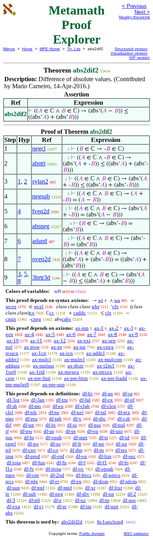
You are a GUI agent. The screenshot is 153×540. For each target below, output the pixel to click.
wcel (39, 306)
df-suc (129, 456)
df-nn (108, 494)
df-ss (72, 425)
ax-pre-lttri (39, 378)
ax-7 (92, 334)
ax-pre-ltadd (114, 378)
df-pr (71, 431)
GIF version (139, 57)
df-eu (58, 406)
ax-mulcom (110, 359)
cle (108, 313)
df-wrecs (111, 475)
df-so (55, 444)
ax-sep (109, 341)
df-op (92, 431)
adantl (39, 241)
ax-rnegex (68, 372)
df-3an (38, 400)
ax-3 (128, 328)
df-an (107, 393)
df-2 (132, 494)
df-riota (53, 469)
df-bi (87, 393)
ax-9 (133, 334)
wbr (95, 306)
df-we (98, 444)
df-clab (82, 406)
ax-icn (66, 353)
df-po (33, 444)
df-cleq (108, 406)
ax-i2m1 (106, 366)
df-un (28, 425)
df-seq (129, 500)
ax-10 (13, 341)
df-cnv (29, 450)
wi (100, 300)
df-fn (61, 462)
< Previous (134, 6)
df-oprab (104, 469)
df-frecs (83, 475)
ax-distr (75, 366)
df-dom (100, 481)
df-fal (85, 400)
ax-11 (36, 341)
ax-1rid (37, 372)
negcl (39, 148)
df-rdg (31, 481)
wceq (10, 306)
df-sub (29, 494)
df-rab (55, 419)
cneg (36, 319)
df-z (57, 500)
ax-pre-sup (53, 384)
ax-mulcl (41, 359)
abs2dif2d (71, 522)
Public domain (92, 533)
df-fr (76, 444)
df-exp (13, 506)
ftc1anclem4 (110, 522)
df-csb (123, 419)
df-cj (39, 506)
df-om (32, 475)
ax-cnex (105, 347)
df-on (81, 456)
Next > (142, 12)
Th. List (73, 49)
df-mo (35, 406)
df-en (76, 481)
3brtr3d (41, 277)
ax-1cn (39, 353)
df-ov (78, 469)
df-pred (32, 456)
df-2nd (57, 475)
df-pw (26, 431)
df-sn (49, 431)
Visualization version (129, 53)
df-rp (104, 500)
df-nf (129, 400)
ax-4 (29, 334)
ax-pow (32, 347)
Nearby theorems (134, 17)
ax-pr (56, 347)
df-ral (100, 412)
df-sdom (128, 481)
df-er (54, 481)
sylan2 (40, 181)
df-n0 (34, 500)
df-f (82, 462)
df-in (51, 425)
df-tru (62, 400)
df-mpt (80, 437)
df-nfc (31, 412)
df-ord (57, 456)
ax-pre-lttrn (76, 378)
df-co (52, 450)
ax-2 (113, 328)
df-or (127, 393)
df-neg (56, 494)
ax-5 (50, 334)
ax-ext (84, 341)
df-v (77, 419)
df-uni (116, 431)
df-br (29, 437)
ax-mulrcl (74, 359)
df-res (121, 450)
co (32, 313)
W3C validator (136, 533)
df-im (85, 506)
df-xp (121, 444)
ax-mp (82, 328)
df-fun (38, 462)
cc (51, 313)
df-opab (54, 437)
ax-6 (71, 334)
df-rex (124, 412)
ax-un (79, 347)
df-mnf (65, 488)
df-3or (13, 400)
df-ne (54, 412)
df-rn (99, 450)
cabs (66, 319)
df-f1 (102, 462)
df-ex (107, 400)
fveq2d (40, 211)
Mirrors (9, 49)
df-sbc (99, 419)
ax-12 (60, 341)
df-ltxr (115, 488)
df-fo (123, 462)
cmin (10, 319)
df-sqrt (111, 506)
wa (117, 300)
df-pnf (37, 488)
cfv (115, 306)
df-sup (13, 488)
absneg (40, 226)
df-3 (11, 500)
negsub (41, 196)
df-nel (77, 412)
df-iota (14, 462)
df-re (62, 506)
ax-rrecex (102, 372)
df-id (124, 437)
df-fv (29, 469)
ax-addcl (95, 353)
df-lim (104, 456)
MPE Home (50, 49)
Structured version (131, 49)
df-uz (80, 500)
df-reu (31, 419)
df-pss (94, 425)
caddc (79, 313)
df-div (82, 494)
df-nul (118, 425)
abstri (39, 163)
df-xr (90, 488)
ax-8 (112, 334)
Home (27, 49)
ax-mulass (43, 366)
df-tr (103, 437)
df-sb (12, 406)
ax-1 (99, 328)
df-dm (76, 450)
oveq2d (41, 259)
